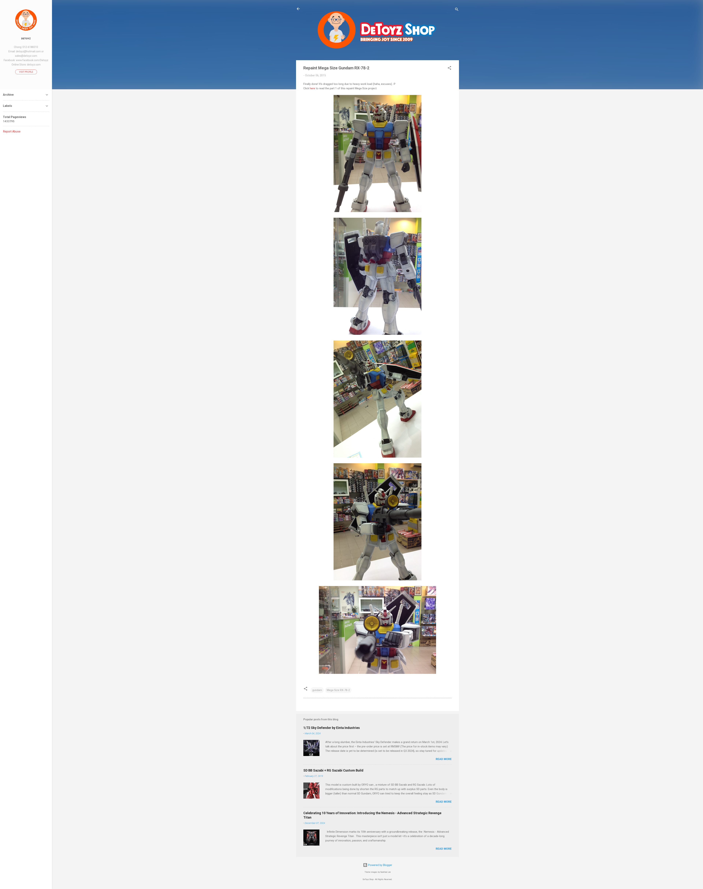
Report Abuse (12, 131)
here (312, 88)
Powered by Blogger (379, 865)
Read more (444, 759)
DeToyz (26, 38)
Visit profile (26, 72)
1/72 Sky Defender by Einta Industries (331, 728)
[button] (449, 68)
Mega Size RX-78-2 (338, 690)
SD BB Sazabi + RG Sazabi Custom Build (333, 770)
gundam (317, 690)
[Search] (457, 10)
